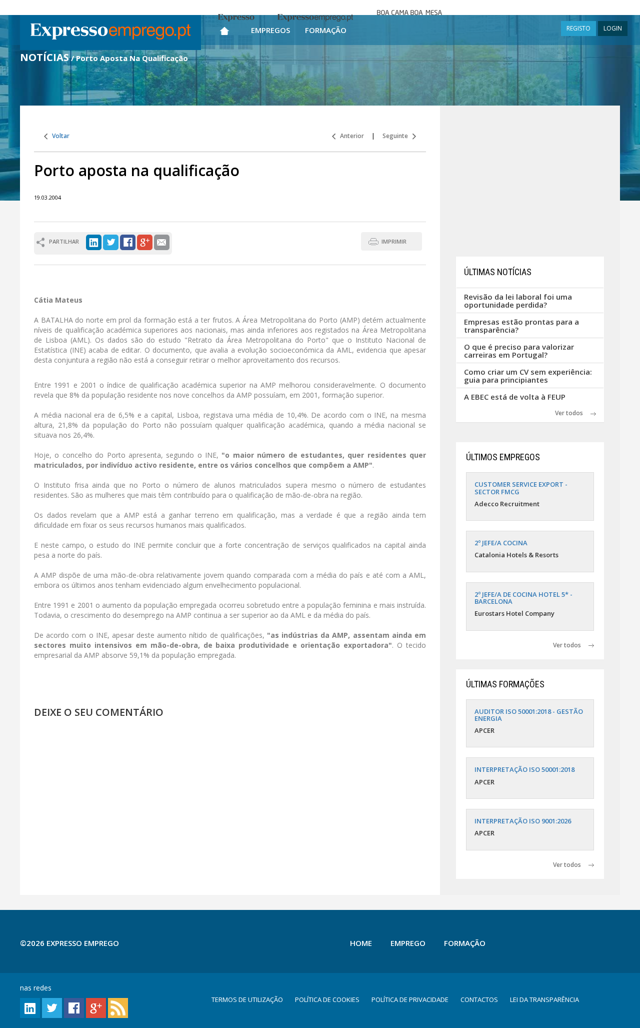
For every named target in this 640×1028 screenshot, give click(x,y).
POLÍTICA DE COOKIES (327, 999)
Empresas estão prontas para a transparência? (521, 326)
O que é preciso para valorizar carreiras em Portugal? (519, 351)
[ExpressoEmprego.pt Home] (110, 32)
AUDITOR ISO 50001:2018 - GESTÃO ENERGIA (528, 715)
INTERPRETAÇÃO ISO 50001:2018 (524, 769)
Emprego (408, 943)
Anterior (350, 136)
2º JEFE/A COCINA (501, 542)
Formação (325, 30)
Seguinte (397, 136)
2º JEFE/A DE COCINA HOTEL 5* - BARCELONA (523, 598)
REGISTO (578, 28)
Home (361, 943)
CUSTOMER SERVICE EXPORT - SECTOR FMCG (521, 488)
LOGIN (613, 28)
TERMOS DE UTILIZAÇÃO (247, 999)
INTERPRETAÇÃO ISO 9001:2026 (522, 820)
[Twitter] (110, 241)
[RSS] (118, 1007)
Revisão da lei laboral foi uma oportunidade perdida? (518, 301)
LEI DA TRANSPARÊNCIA (544, 999)
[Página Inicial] (224, 29)
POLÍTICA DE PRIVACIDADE (410, 999)
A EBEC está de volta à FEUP (515, 397)
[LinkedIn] (94, 241)
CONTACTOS (479, 999)
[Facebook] (128, 241)
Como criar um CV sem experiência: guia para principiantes (528, 376)
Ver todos (572, 413)
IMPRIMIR (394, 241)
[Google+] (144, 241)
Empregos (270, 30)
